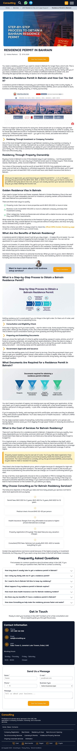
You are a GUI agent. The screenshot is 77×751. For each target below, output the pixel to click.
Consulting (9, 2)
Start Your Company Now (38, 59)
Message (7, 691)
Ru (66, 3)
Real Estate (25, 732)
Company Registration (11, 732)
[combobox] (7, 686)
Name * (7, 675)
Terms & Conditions (36, 748)
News (9, 727)
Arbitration (29, 739)
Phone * (7, 683)
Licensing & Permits (31, 735)
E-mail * (43, 675)
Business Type (45, 683)
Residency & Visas (38, 732)
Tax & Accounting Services (13, 735)
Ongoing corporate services (13, 739)
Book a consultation (62, 269)
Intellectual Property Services (50, 735)
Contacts (15, 727)
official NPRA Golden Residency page (59, 227)
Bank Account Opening (54, 732)
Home (4, 727)
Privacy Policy (26, 748)
